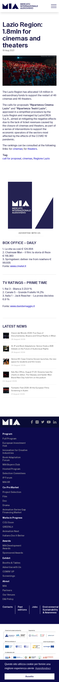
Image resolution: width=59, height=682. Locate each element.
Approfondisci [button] (43, 668)
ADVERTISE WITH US (29, 233)
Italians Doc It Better (14, 535)
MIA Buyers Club (11, 464)
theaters (32, 149)
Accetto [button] (29, 676)
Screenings (9, 576)
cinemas (17, 149)
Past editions (22, 608)
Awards (7, 540)
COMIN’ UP (8, 571)
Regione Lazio (42, 159)
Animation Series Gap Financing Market (14, 511)
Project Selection (12, 492)
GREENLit (8, 526)
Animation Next (11, 531)
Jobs (34, 607)
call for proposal (12, 159)
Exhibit (6, 558)
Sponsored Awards (13, 552)
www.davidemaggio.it (22, 306)
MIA (5, 586)
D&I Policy (8, 599)
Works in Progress (12, 517)
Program (7, 434)
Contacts (8, 607)
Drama (6, 505)
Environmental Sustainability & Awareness (50, 610)
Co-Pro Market (11, 487)
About (6, 581)
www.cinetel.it (18, 266)
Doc (5, 500)
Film (5, 496)
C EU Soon (8, 522)
